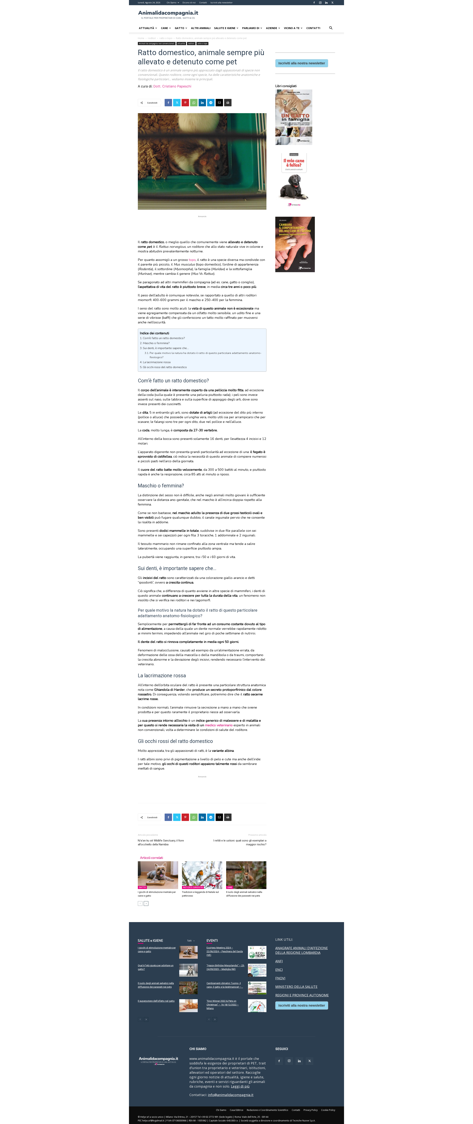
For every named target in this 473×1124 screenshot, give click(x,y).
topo (192, 260)
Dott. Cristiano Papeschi (172, 86)
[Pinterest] (185, 102)
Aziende (271, 28)
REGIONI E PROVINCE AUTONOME (302, 995)
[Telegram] (211, 102)
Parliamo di (250, 28)
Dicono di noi (189, 2)
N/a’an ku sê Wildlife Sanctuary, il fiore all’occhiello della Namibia (161, 842)
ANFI (279, 961)
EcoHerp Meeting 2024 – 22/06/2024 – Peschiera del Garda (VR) (225, 951)
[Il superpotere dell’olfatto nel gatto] (188, 1005)
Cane (164, 28)
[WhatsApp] (194, 102)
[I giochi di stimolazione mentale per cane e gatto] (158, 875)
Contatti (203, 2)
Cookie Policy (328, 1110)
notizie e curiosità (193, 887)
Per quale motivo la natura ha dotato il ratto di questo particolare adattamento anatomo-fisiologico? (205, 355)
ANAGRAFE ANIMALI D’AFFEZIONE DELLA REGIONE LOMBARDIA (301, 950)
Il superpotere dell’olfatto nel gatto (156, 1001)
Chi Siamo (171, 2)
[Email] (219, 102)
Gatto (179, 28)
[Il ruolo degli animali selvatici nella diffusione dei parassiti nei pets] (246, 875)
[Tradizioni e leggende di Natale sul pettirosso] (202, 875)
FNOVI (280, 978)
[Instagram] (320, 2)
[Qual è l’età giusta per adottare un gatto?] (188, 970)
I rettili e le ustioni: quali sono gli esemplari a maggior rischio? (239, 842)
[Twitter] (332, 2)
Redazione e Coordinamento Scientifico (267, 1110)
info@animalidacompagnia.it (230, 1095)
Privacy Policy (311, 1110)
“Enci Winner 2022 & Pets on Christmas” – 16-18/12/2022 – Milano (223, 1005)
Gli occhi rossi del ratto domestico (165, 367)
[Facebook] (314, 2)
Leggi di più (240, 1086)
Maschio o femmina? (156, 343)
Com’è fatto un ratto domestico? (164, 338)
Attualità (146, 28)
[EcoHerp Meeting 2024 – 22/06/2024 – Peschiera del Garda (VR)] (257, 952)
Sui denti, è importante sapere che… (166, 348)
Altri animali (200, 28)
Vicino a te (292, 28)
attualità (181, 43)
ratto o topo (165, 38)
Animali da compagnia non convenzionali (156, 43)
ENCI (279, 969)
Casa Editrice (236, 1110)
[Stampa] (228, 102)
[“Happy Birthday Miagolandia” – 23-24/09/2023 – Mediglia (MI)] (257, 970)
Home (141, 38)
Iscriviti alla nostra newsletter (301, 63)
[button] (330, 28)
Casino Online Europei (292, 1016)
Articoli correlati (151, 857)
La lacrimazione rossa (157, 362)
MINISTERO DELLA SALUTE (296, 986)
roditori (152, 38)
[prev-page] (140, 903)
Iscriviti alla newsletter (221, 2)
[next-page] (146, 903)
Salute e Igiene (224, 28)
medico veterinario (219, 725)
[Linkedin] (326, 2)
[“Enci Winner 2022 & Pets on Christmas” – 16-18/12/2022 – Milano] (257, 1005)
